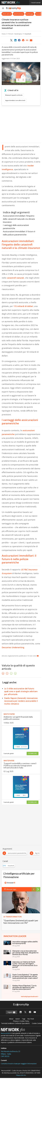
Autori (18, 1019)
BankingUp (29, 14)
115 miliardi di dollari (23, 306)
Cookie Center (37, 1023)
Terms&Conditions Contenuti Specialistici (15, 1023)
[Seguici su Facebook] (30, 1012)
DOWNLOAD (32, 753)
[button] (3, 8)
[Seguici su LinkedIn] (20, 1012)
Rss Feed (30, 1019)
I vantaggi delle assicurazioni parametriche (16, 227)
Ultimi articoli (6, 14)
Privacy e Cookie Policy (21, 1021)
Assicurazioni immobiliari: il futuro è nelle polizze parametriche (19, 233)
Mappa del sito (21, 1075)
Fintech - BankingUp (15, 34)
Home (4, 34)
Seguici (10, 1012)
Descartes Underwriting (13, 647)
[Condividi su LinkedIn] (15, 40)
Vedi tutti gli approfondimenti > (29, 996)
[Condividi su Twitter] (11, 40)
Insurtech (27, 34)
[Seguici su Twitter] (25, 1012)
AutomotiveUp (19, 14)
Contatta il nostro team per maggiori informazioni (19, 1064)
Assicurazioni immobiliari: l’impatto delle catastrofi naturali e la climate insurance (19, 218)
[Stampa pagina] (23, 40)
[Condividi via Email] (31, 40)
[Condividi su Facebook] (19, 40)
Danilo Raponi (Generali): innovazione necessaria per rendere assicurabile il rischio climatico (21, 701)
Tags (23, 1019)
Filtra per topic (11, 889)
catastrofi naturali (15, 277)
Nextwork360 (5, 1033)
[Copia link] (27, 40)
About (11, 1019)
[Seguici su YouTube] (34, 1012)
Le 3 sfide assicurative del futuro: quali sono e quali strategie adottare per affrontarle (20, 691)
